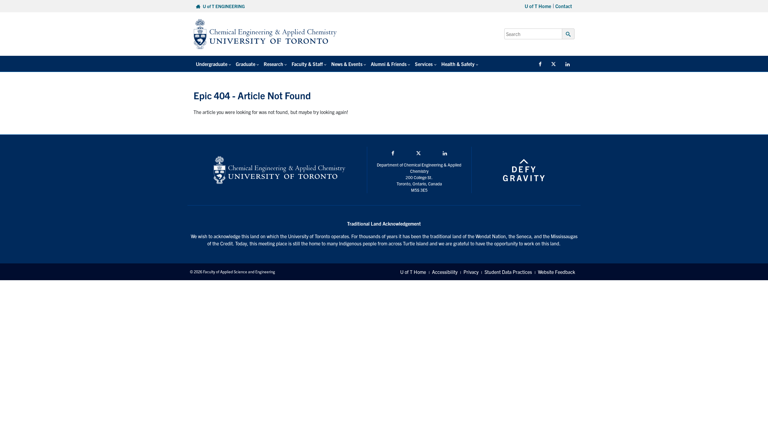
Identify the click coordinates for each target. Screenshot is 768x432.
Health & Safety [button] (458, 64)
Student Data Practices (508, 272)
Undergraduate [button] (211, 64)
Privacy (471, 272)
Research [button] (273, 64)
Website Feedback (556, 272)
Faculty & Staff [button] (307, 64)
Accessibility (445, 272)
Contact (563, 6)
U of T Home (538, 6)
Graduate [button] (245, 64)
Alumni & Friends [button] (388, 64)
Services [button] (424, 64)
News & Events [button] (346, 64)
